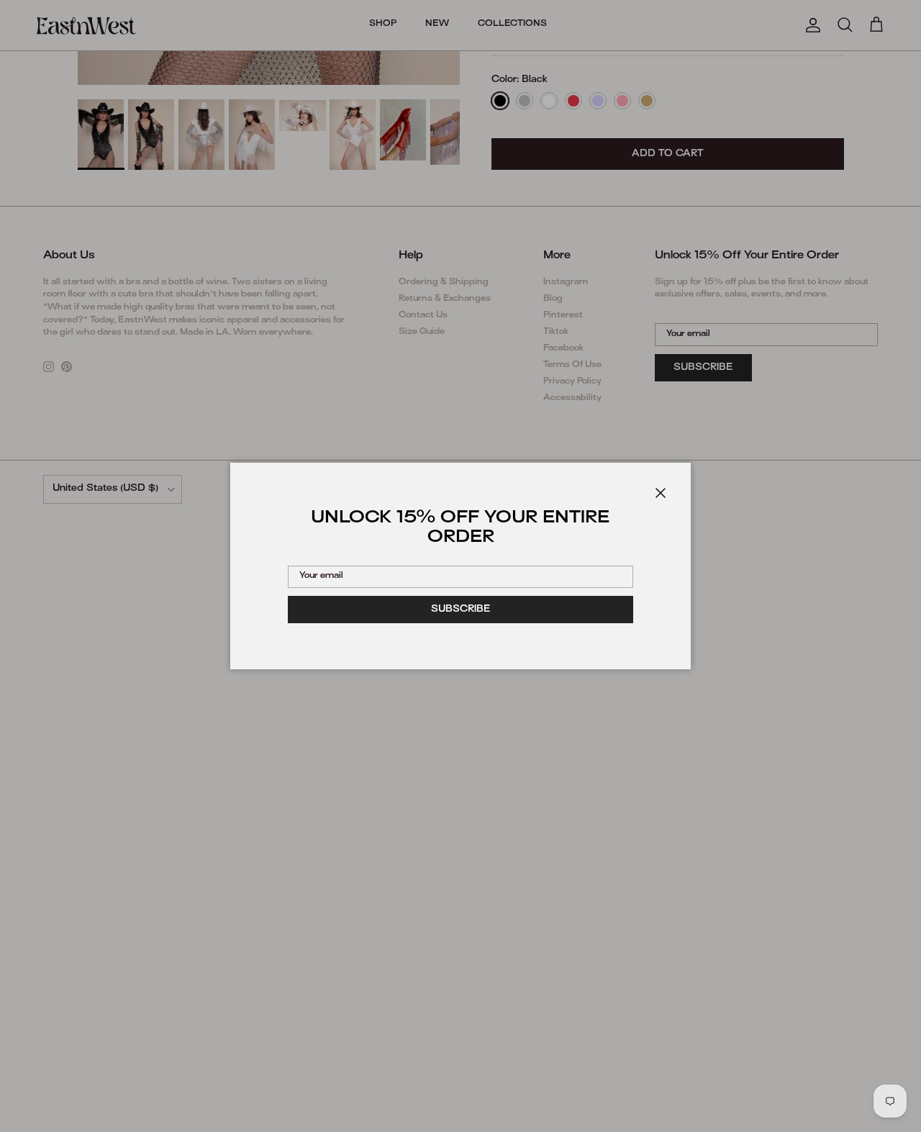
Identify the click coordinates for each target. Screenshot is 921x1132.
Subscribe (461, 609)
